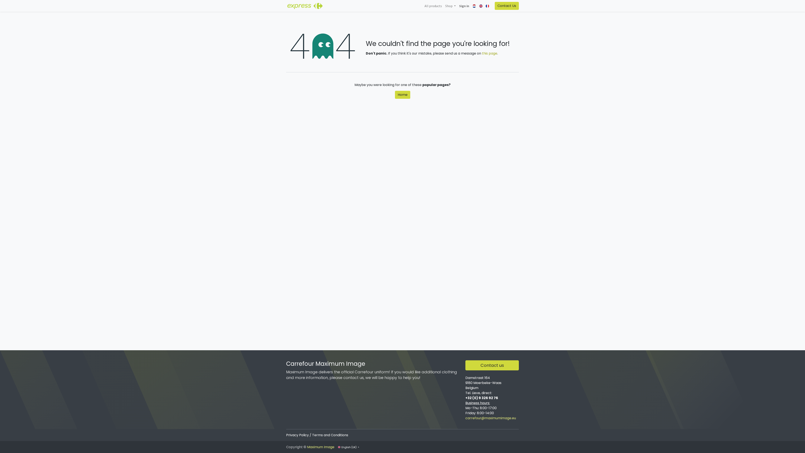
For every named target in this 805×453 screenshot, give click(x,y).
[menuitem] (433, 6)
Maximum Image (320, 447)
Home (403, 94)
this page (489, 53)
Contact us (492, 365)
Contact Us (506, 5)
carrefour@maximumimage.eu (490, 418)
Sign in (464, 6)
